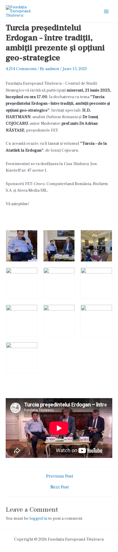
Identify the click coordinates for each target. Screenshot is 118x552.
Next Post (59, 487)
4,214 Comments (21, 69)
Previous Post (59, 476)
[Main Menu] (106, 11)
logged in (39, 518)
